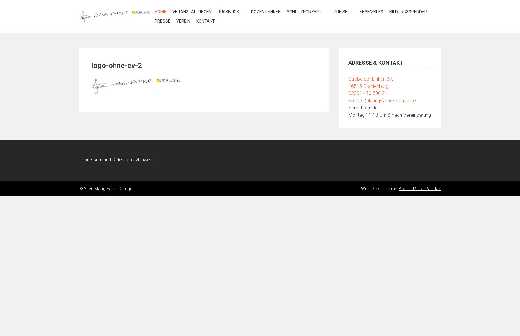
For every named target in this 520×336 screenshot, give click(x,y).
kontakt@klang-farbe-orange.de (382, 100)
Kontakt (205, 21)
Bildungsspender (408, 11)
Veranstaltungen (192, 11)
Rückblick (228, 11)
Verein (183, 21)
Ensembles (371, 11)
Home (160, 11)
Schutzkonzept (304, 11)
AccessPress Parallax (420, 188)
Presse (162, 21)
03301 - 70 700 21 (367, 93)
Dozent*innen (266, 11)
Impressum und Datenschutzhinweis (116, 159)
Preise (341, 11)
